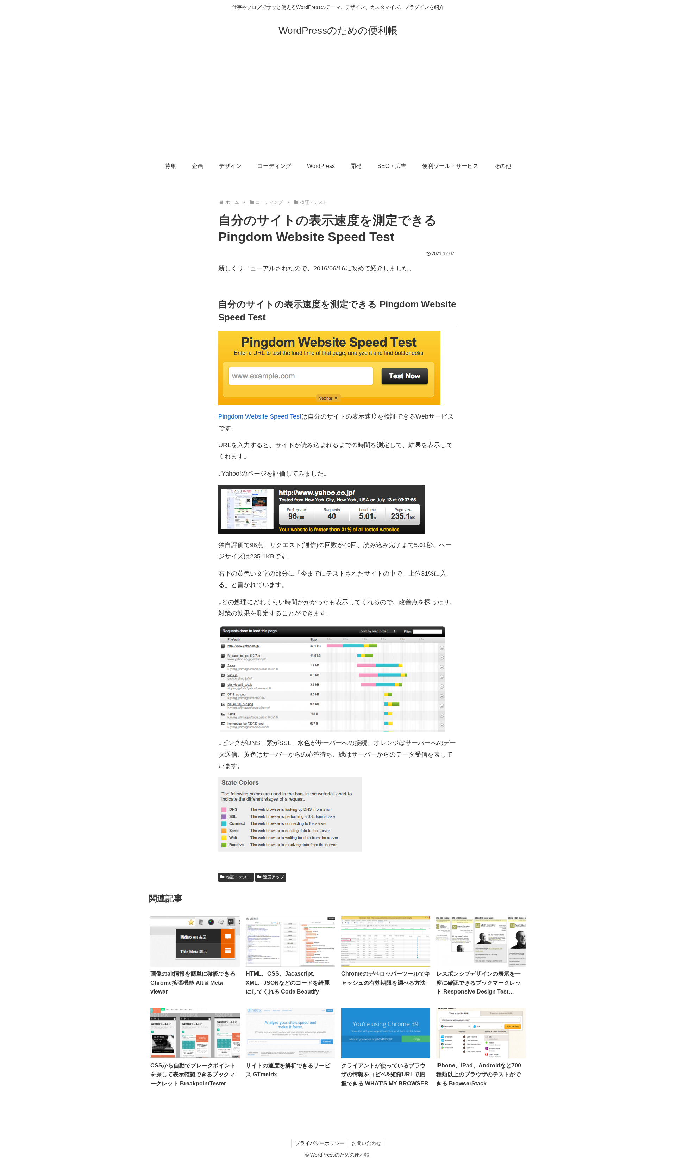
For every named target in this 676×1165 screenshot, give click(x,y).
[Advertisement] (338, 103)
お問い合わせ (366, 1143)
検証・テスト (238, 877)
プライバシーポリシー (319, 1143)
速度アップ (273, 877)
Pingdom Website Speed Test (259, 416)
